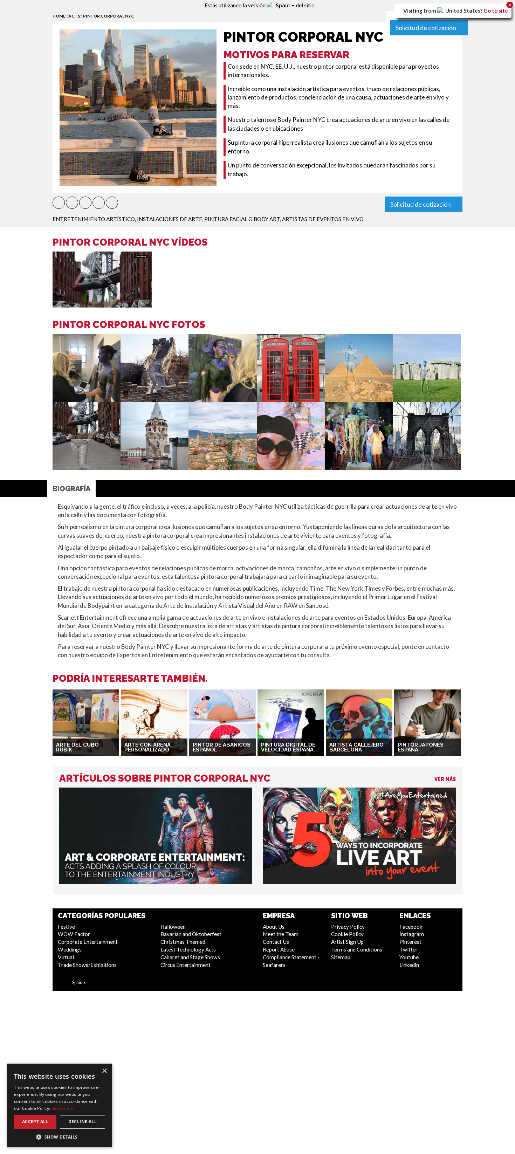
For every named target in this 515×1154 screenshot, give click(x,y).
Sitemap (340, 957)
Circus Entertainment (185, 965)
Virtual (66, 957)
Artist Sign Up (347, 942)
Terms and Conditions (356, 949)
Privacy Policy (348, 926)
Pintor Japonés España (421, 747)
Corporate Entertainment (88, 942)
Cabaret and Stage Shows (190, 957)
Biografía (71, 489)
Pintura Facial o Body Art (242, 219)
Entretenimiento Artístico (94, 219)
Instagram (411, 934)
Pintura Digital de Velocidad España (288, 747)
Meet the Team (280, 934)
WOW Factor (74, 934)
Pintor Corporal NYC (108, 16)
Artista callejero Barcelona (356, 747)
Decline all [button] (82, 1122)
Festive (66, 926)
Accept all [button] (35, 1122)
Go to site (495, 10)
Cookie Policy (347, 934)
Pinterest (410, 942)
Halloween (173, 926)
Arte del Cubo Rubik (77, 747)
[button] (59, 203)
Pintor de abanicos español (221, 747)
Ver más (445, 779)
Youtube (409, 957)
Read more (63, 1108)
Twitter (408, 949)
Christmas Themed (182, 942)
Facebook (411, 926)
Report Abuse (279, 949)
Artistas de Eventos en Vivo (323, 219)
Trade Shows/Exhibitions (87, 965)
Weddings (70, 949)
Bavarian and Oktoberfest (190, 934)
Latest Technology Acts (188, 949)
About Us (273, 926)
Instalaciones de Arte (169, 219)
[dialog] (59, 1105)
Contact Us (276, 942)
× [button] (104, 1071)
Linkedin (409, 965)
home (59, 16)
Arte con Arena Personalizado (147, 747)
